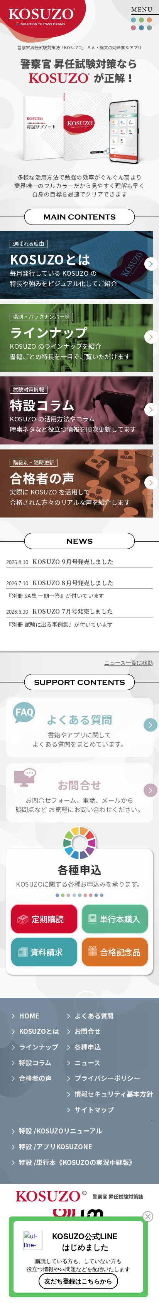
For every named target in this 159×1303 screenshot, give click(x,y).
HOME (29, 1015)
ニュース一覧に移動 (128, 663)
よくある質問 (94, 1015)
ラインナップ (38, 1047)
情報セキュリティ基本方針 (113, 1093)
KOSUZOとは (39, 1031)
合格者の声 (35, 1078)
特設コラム (35, 1062)
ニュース (87, 1062)
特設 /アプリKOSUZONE (55, 1146)
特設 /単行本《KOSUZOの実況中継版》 (77, 1162)
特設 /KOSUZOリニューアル (60, 1130)
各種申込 (87, 1047)
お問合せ (87, 1031)
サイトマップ (94, 1109)
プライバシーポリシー (107, 1078)
